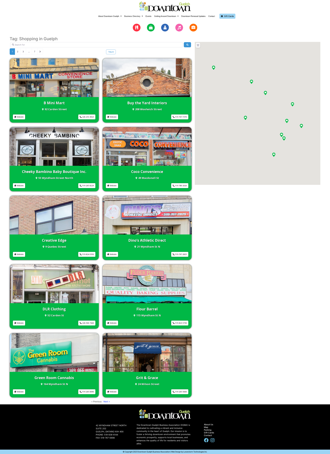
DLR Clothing (54, 309)
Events (148, 16)
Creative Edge (54, 240)
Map (206, 427)
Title (110, 52)
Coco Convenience (147, 171)
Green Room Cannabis (54, 377)
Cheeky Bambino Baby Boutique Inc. (54, 171)
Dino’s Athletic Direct (147, 240)
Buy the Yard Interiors (147, 102)
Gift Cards (209, 432)
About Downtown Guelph (108, 16)
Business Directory (132, 16)
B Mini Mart (54, 102)
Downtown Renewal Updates (193, 16)
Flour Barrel (147, 309)
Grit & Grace (147, 377)
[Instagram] (212, 440)
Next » (107, 401)
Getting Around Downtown (165, 16)
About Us (208, 424)
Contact (211, 16)
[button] (19, 116)
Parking (207, 430)
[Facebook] (206, 440)
